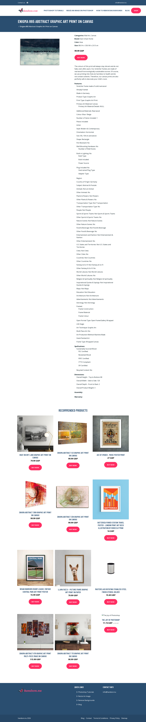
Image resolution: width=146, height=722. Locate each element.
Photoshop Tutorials (53, 10)
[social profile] (27, 3)
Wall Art (87, 35)
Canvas (93, 35)
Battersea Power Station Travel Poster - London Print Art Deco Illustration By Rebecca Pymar (111, 525)
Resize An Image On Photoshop (79, 10)
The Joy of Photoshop (111, 620)
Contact (89, 718)
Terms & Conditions (100, 718)
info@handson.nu (121, 3)
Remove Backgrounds (86, 700)
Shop (136, 11)
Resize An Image (84, 696)
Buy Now (81, 58)
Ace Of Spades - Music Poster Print (111, 455)
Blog (127, 10)
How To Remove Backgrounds (109, 10)
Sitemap (124, 718)
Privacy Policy (115, 718)
